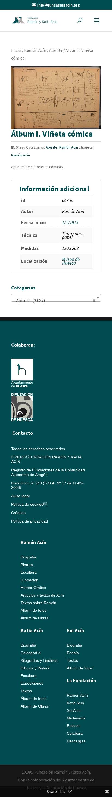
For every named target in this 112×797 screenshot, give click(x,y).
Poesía (73, 653)
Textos (26, 691)
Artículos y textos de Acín (42, 595)
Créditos (18, 513)
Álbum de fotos (33, 610)
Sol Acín (74, 710)
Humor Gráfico (33, 587)
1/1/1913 (70, 222)
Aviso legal (20, 496)
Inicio (16, 50)
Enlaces (73, 726)
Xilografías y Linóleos (39, 660)
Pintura (27, 565)
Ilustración (29, 580)
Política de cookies (29, 504)
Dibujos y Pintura (35, 668)
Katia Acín (32, 630)
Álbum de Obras (35, 618)
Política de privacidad (29, 521)
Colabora (75, 733)
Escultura (29, 572)
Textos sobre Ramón (38, 603)
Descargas (76, 741)
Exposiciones (32, 683)
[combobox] (56, 298)
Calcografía (31, 653)
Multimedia (76, 718)
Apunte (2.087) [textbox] (54, 301)
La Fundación (81, 680)
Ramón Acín (35, 50)
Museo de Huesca (71, 261)
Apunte (56, 50)
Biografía (28, 557)
